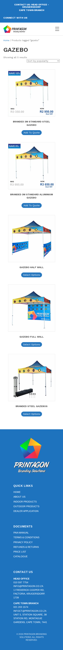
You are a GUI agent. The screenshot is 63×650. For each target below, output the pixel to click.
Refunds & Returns (26, 547)
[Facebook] (34, 17)
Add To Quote (32, 132)
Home (6, 40)
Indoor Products (25, 501)
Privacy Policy (23, 542)
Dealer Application (25, 511)
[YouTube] (47, 17)
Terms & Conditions (26, 537)
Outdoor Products (26, 506)
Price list (19, 551)
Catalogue (20, 556)
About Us (19, 496)
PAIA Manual (21, 532)
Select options (31, 274)
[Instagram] (40, 17)
